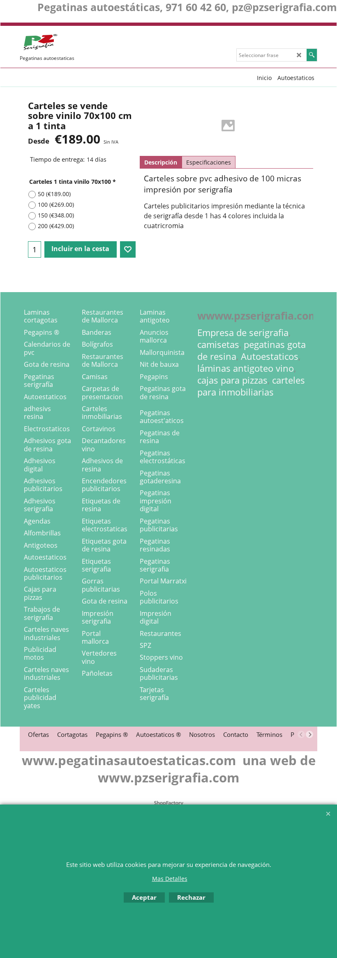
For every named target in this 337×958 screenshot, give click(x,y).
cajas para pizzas (232, 380)
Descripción (160, 162)
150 (56, 215)
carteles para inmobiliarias (251, 386)
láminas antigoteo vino (245, 368)
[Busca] (312, 55)
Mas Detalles (169, 879)
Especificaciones (208, 162)
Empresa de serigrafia (243, 332)
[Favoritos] (128, 249)
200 (56, 226)
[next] (309, 734)
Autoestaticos (269, 356)
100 (56, 204)
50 (54, 194)
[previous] (301, 734)
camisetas (218, 344)
